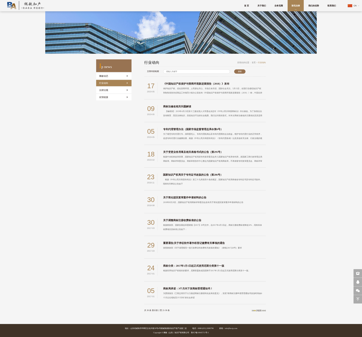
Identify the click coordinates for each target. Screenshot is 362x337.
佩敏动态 (103, 76)
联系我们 (331, 6)
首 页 (246, 6)
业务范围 (278, 6)
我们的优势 (313, 6)
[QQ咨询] (358, 282)
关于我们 (262, 6)
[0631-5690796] (358, 273)
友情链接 (103, 97)
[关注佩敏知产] (358, 290)
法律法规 (103, 90)
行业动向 (103, 83)
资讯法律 (295, 6)
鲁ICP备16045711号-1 (200, 332)
